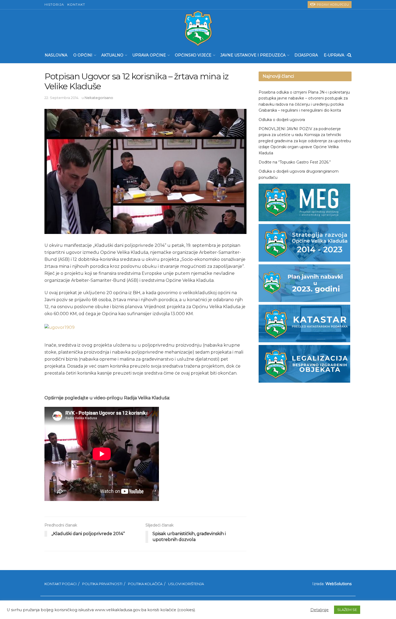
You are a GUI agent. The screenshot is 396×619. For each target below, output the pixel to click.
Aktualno (112, 55)
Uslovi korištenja (186, 584)
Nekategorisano (99, 97)
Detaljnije (319, 609)
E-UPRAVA (334, 55)
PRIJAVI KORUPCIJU (332, 4)
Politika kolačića (145, 584)
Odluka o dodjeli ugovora (282, 119)
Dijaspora (306, 55)
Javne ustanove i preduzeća (253, 55)
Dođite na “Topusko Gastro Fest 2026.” (295, 162)
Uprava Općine (149, 55)
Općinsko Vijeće (193, 55)
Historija (54, 4)
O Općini (82, 55)
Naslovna (56, 55)
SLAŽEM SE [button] (347, 609)
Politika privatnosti (102, 584)
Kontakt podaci (60, 584)
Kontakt (76, 4)
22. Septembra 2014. (61, 97)
